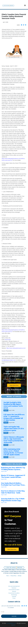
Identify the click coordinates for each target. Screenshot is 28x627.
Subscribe (14, 616)
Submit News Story (14, 385)
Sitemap (19, 575)
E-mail (2, 611)
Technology (14, 594)
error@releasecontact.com (9, 360)
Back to (13, 625)
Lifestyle (14, 596)
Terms (7, 575)
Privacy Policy (13, 575)
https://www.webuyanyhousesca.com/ (16, 348)
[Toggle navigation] (25, 5)
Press (14, 598)
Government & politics (14, 593)
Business (14, 588)
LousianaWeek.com (11, 623)
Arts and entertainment (14, 586)
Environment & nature (14, 589)
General (14, 591)
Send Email (7, 339)
